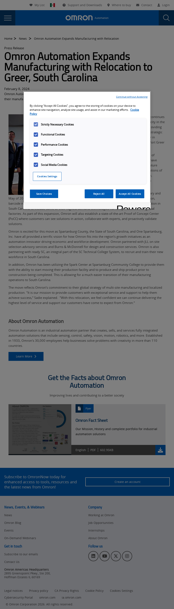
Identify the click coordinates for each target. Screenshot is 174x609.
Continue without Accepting (131, 96)
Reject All (99, 193)
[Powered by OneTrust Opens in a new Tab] (132, 206)
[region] (87, 150)
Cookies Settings (47, 176)
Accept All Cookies (130, 193)
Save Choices (44, 193)
